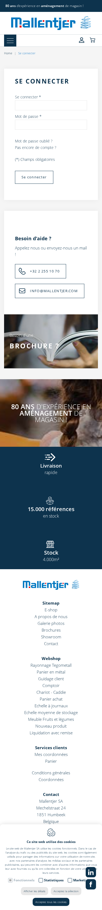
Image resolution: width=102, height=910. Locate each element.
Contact (51, 643)
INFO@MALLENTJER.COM (54, 290)
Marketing (81, 880)
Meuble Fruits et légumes (51, 719)
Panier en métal (51, 672)
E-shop (51, 609)
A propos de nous (51, 616)
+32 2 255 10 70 (45, 271)
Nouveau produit (51, 726)
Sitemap (51, 603)
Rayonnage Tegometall (51, 665)
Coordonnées (51, 779)
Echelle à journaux (51, 705)
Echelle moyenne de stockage (51, 712)
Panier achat (51, 699)
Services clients (51, 747)
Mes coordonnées (51, 754)
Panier (51, 761)
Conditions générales (51, 772)
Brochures (51, 630)
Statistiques (54, 880)
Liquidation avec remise (51, 732)
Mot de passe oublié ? (33, 141)
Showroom (51, 636)
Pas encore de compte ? (35, 147)
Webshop (51, 658)
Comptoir (51, 685)
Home (8, 53)
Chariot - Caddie (51, 692)
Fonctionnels (24, 880)
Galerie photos (51, 623)
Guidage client (51, 678)
